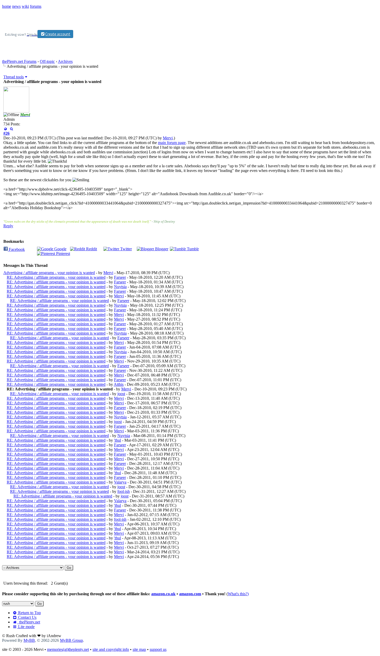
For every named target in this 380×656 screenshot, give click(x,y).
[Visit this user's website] (5, 128)
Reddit (91, 249)
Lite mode (26, 626)
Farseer (120, 277)
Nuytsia (120, 286)
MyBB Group (71, 640)
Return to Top (29, 612)
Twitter (125, 249)
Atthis (119, 384)
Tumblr (192, 249)
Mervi (168, 138)
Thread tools (13, 77)
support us (158, 649)
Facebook (16, 249)
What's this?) (238, 594)
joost (121, 393)
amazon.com (190, 594)
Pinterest (62, 253)
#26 (6, 133)
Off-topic (47, 61)
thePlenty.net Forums (19, 61)
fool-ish (123, 491)
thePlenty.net (28, 622)
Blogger (161, 249)
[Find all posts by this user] (11, 128)
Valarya (120, 482)
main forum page (172, 142)
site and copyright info (111, 649)
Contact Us (26, 617)
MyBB (29, 640)
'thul (117, 440)
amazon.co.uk (163, 594)
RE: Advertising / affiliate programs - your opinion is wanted (56, 277)
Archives (65, 61)
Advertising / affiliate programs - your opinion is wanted (49, 272)
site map (139, 649)
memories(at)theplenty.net (68, 649)
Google (59, 249)
